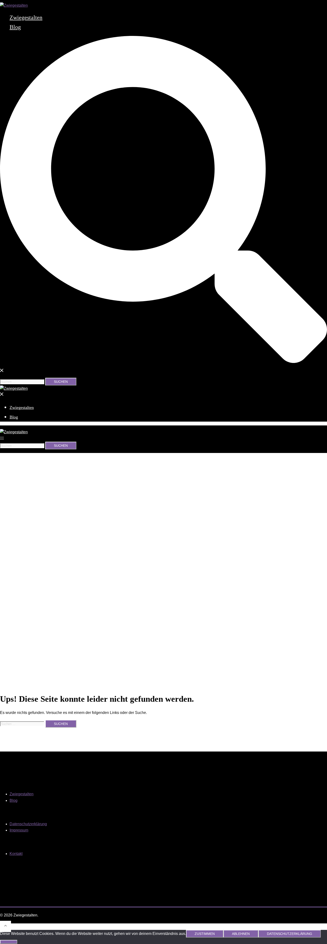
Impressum (19, 830)
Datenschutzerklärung (28, 824)
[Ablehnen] (8, 942)
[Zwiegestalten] (14, 5)
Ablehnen (241, 934)
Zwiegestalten (26, 17)
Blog (15, 27)
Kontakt (16, 854)
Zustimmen (205, 934)
